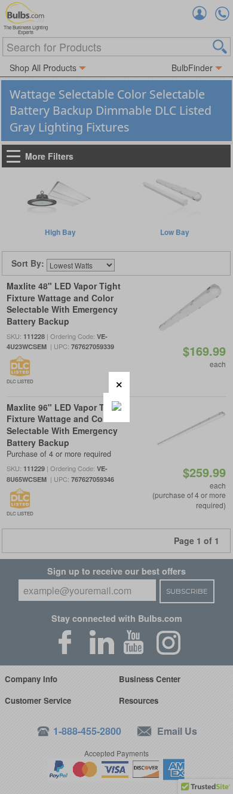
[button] (119, 382)
